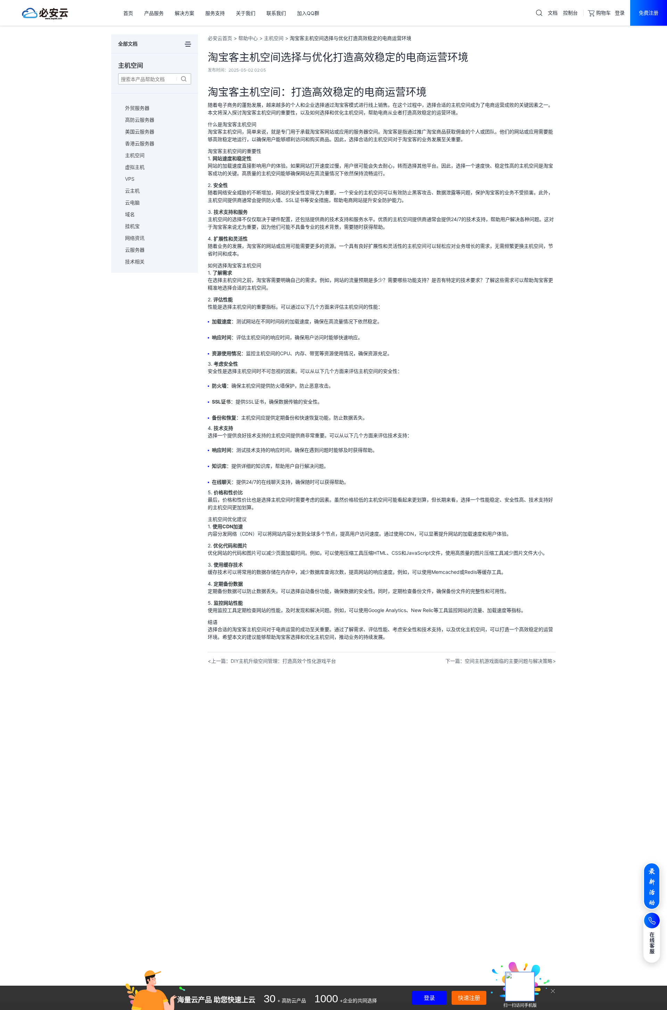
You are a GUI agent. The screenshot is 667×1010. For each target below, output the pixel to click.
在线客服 (652, 942)
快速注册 (469, 997)
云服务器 (135, 250)
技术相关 (135, 261)
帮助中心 (248, 38)
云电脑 (132, 202)
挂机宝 (132, 226)
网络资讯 (135, 238)
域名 (130, 214)
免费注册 (648, 13)
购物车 (603, 13)
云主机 (132, 191)
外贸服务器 (137, 108)
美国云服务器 (139, 132)
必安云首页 (220, 38)
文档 (553, 13)
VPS (129, 179)
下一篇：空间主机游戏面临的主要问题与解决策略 (498, 661)
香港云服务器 (139, 143)
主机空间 (135, 155)
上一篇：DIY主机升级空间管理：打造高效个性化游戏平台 (273, 661)
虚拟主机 (135, 167)
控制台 (570, 13)
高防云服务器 (139, 120)
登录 (620, 13)
